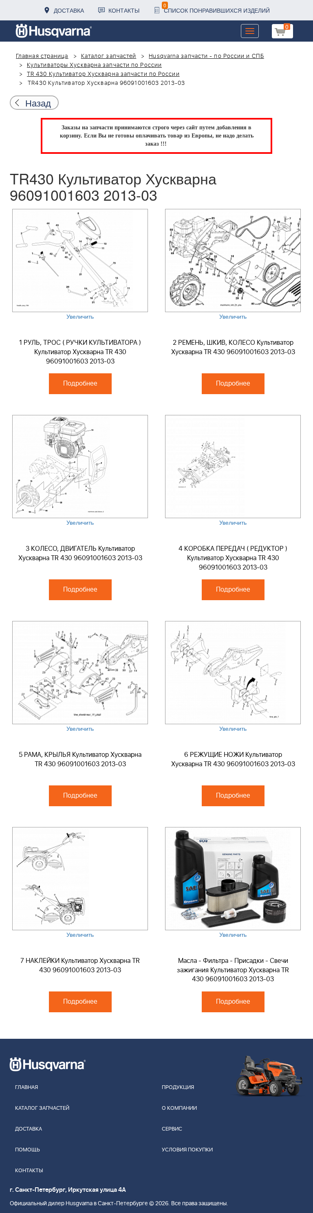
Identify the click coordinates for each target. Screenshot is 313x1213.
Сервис (172, 1129)
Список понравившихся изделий (216, 8)
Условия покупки (187, 1150)
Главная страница (42, 56)
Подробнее (80, 383)
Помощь (27, 1150)
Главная (26, 1087)
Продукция (178, 1087)
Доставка (69, 10)
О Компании (179, 1108)
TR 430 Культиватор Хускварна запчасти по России (103, 74)
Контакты (123, 10)
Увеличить (80, 316)
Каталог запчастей (109, 56)
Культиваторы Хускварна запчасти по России (94, 65)
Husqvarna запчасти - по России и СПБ (206, 56)
